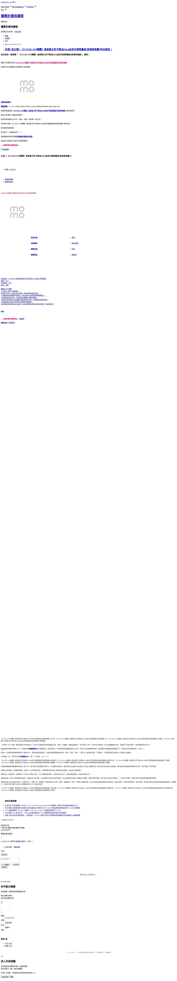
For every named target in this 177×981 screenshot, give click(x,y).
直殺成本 (4, 323)
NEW (3, 749)
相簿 (6, 36)
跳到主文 (4, 21)
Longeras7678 (5, 830)
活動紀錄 (17, 847)
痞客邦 (18, 841)
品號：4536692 (10, 169)
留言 (22, 841)
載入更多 (4, 854)
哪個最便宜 (33, 749)
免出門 (22, 319)
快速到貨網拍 (6, 102)
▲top (3, 851)
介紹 (3, 156)
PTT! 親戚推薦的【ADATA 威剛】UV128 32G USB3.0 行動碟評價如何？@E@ (33, 810)
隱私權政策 (100, 952)
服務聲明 (108, 952)
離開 (11, 977)
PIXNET (73, 952)
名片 (6, 41)
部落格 (7, 38)
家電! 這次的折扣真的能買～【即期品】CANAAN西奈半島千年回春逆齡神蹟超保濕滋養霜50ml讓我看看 (42, 815)
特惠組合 (24, 756)
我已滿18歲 (5, 977)
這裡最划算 (21, 136)
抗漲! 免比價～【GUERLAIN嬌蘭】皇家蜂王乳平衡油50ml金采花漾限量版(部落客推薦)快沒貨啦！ (58, 49)
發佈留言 (4, 867)
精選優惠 (4, 106)
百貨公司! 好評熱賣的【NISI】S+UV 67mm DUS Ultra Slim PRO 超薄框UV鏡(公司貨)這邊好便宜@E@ (41, 805)
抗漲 (2, 311)
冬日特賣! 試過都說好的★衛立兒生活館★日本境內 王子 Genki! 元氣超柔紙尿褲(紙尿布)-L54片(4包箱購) (42, 808)
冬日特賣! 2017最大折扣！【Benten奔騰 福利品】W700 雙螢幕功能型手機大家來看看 (35, 813)
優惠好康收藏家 (12, 16)
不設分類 (17, 32)
